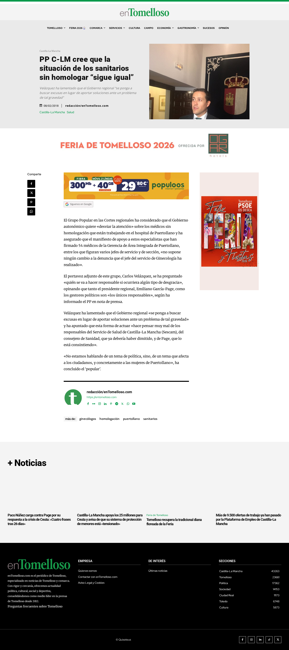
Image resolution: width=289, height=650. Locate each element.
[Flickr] (93, 402)
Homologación (109, 419)
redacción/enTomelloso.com (87, 106)
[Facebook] (31, 184)
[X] (31, 193)
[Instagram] (99, 402)
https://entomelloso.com (102, 397)
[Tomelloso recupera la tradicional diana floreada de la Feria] (179, 491)
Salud (70, 112)
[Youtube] (133, 402)
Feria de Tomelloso (157, 515)
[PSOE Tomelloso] (229, 289)
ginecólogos (87, 419)
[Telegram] (116, 402)
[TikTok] (269, 639)
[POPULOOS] (126, 198)
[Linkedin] (105, 402)
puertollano (131, 419)
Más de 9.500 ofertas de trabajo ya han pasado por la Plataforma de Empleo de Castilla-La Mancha (248, 519)
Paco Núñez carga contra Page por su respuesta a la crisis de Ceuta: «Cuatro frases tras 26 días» (39, 519)
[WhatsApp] (31, 211)
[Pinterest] (31, 202)
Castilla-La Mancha (50, 51)
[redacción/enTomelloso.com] (73, 397)
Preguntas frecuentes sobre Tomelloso (35, 606)
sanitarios (150, 419)
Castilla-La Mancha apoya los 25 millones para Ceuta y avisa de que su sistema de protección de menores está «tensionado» (110, 519)
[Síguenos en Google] (78, 211)
